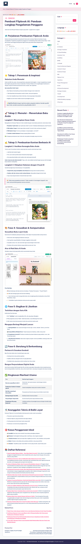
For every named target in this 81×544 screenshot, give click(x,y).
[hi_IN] (14, 15)
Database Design (61, 71)
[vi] (21, 15)
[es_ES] (12, 15)
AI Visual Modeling (61, 52)
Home (4, 9)
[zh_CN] (22, 15)
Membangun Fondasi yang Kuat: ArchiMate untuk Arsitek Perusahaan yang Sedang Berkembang (65, 141)
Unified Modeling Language (64, 99)
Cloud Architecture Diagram (64, 66)
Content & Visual (61, 69)
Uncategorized (61, 96)
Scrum (58, 85)
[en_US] (11, 15)
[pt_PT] (18, 15)
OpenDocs (59, 80)
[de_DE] (9, 15)
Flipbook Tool (11, 18)
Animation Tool (61, 55)
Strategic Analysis (61, 91)
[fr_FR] (13, 15)
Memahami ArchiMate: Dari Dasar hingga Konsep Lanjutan (66, 134)
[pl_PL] (17, 15)
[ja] (16, 15)
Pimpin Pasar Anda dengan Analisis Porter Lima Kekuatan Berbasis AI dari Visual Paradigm (29, 511)
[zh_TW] (23, 15)
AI (6, 18)
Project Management (62, 82)
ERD (58, 74)
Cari (58, 17)
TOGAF (59, 94)
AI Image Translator (62, 49)
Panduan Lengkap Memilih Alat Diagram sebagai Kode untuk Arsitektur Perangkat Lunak (65, 115)
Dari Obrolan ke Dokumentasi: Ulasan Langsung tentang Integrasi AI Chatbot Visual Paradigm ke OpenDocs (66, 122)
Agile (58, 41)
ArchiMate (59, 58)
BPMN (58, 60)
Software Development (63, 88)
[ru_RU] (19, 15)
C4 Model (59, 63)
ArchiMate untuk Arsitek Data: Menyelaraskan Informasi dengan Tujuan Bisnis (66, 129)
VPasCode (60, 102)
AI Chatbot (60, 46)
